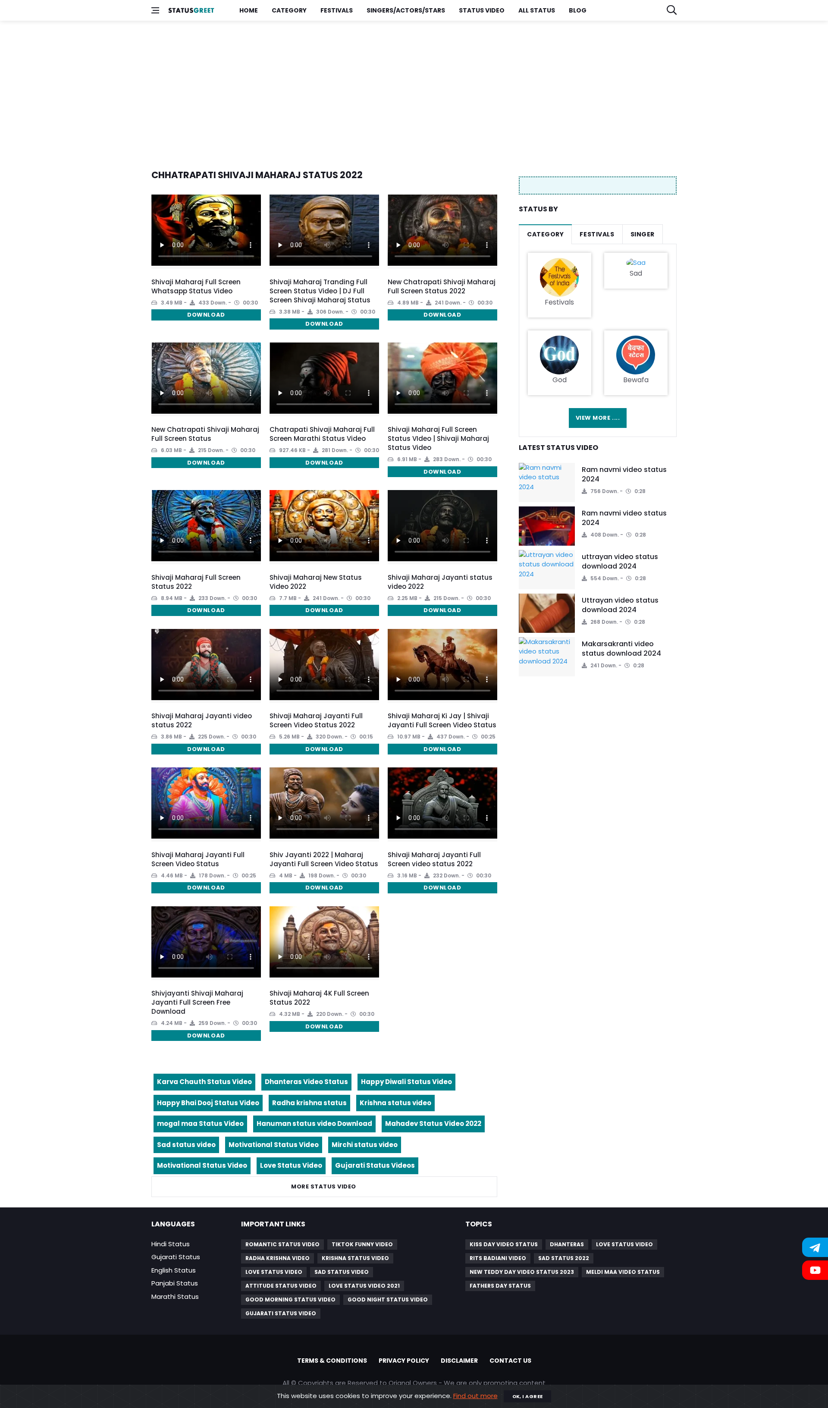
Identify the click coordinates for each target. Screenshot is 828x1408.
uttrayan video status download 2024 (620, 561)
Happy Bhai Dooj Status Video (208, 1102)
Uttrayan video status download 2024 (620, 605)
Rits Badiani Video (498, 1258)
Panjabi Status (174, 1283)
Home (248, 10)
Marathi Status (175, 1296)
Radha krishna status (309, 1102)
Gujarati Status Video (280, 1313)
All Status (536, 10)
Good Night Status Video (388, 1299)
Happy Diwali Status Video (406, 1081)
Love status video (624, 1244)
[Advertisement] (410, 89)
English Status (173, 1270)
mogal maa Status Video (200, 1123)
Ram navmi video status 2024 (624, 474)
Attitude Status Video (281, 1285)
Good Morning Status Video (290, 1299)
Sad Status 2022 (563, 1258)
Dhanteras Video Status (306, 1081)
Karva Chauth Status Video (204, 1081)
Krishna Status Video (355, 1258)
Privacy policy (404, 1360)
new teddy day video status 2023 (522, 1272)
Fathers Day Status (500, 1285)
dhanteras (567, 1244)
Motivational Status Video (274, 1144)
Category (289, 10)
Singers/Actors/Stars (406, 10)
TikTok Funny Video (362, 1244)
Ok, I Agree (527, 1396)
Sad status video (186, 1144)
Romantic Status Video (282, 1244)
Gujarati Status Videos (375, 1165)
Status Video (482, 10)
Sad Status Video (341, 1272)
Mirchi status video (365, 1144)
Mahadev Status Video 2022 (433, 1123)
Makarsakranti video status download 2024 (621, 648)
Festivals (336, 10)
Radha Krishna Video (277, 1258)
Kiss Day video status (504, 1244)
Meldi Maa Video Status (623, 1272)
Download (206, 315)
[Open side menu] (155, 10)
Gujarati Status (175, 1256)
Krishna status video (395, 1102)
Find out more (475, 1395)
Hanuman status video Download (314, 1123)
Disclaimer (459, 1360)
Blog (577, 10)
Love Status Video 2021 (364, 1285)
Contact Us (510, 1360)
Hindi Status (170, 1243)
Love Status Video (291, 1165)
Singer (642, 234)
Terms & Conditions (332, 1360)
